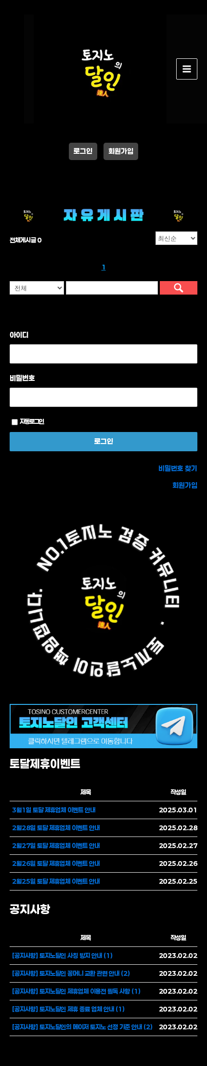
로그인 (83, 151)
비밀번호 (22, 378)
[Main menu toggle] (186, 69)
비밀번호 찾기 (177, 468)
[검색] (178, 288)
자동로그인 (32, 421)
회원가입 (120, 151)
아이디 (19, 334)
